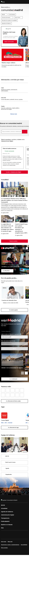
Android (10, 422)
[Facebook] (3, 533)
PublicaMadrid (5, 521)
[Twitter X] (11, 533)
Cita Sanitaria (12, 14)
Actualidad (4, 508)
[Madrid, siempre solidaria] (12, 58)
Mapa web (10, 541)
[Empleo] (14, 106)
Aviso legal (3, 541)
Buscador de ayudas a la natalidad (9, 20)
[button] (10, 41)
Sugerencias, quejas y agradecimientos (10, 544)
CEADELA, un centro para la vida (10, 266)
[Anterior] (24, 73)
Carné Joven (17, 17)
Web (2, 422)
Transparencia (5, 518)
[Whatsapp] (23, 533)
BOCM (3, 14)
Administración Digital (7, 515)
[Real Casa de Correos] (26, 462)
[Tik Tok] (3, 537)
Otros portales (4, 547)
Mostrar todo (13, 114)
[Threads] (15, 537)
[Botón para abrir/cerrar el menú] (27, 2)
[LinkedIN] (19, 533)
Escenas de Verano (6, 17)
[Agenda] (26, 468)
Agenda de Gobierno (6, 23)
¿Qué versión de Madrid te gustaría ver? (11, 334)
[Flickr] (7, 537)
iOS (6, 422)
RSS (2, 528)
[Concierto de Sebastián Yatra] (12, 295)
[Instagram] (7, 533)
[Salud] (14, 88)
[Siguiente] (27, 73)
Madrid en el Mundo (6, 524)
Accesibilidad (24, 544)
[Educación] (14, 97)
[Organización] (26, 474)
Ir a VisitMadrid (13, 379)
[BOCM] (26, 456)
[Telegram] (11, 537)
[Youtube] (15, 533)
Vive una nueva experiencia (8, 341)
